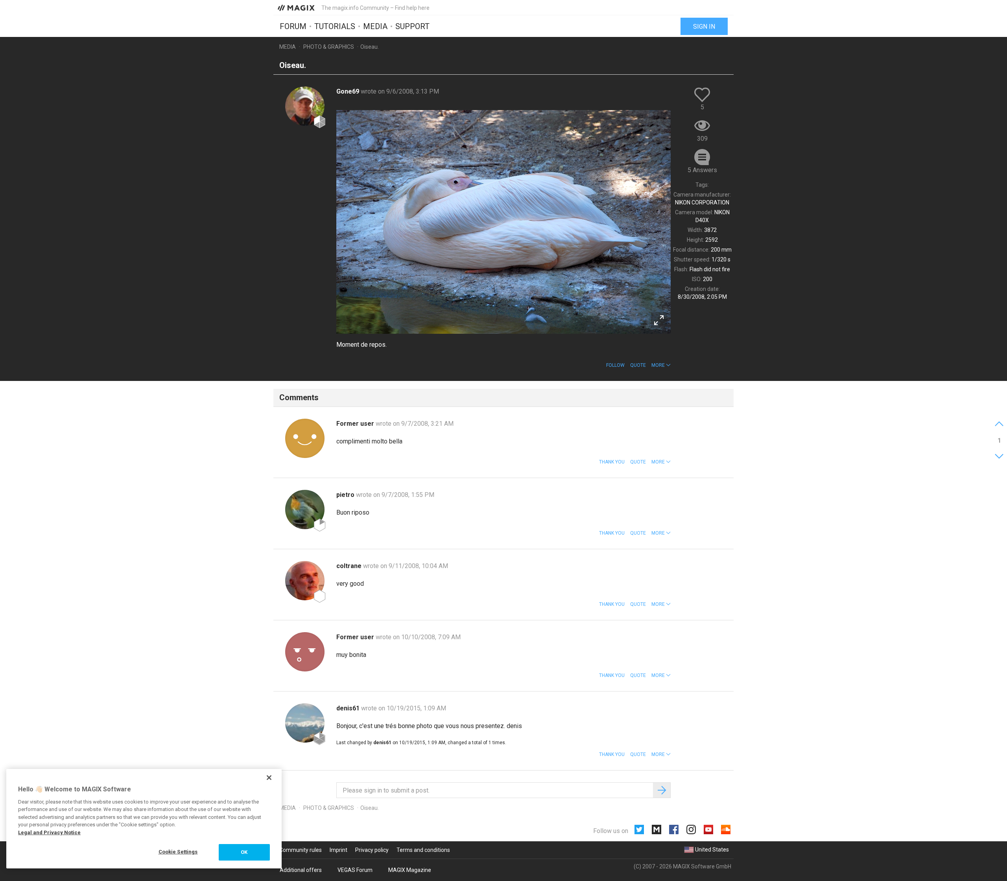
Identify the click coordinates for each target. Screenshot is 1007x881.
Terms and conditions (423, 850)
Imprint (338, 850)
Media (375, 26)
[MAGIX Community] (296, 7)
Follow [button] (615, 365)
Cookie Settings (178, 852)
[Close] (269, 777)
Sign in (704, 26)
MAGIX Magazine (409, 870)
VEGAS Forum (355, 870)
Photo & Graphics (328, 47)
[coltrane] (305, 580)
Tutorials (334, 26)
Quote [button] (638, 365)
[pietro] (305, 509)
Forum (293, 26)
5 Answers (702, 170)
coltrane (349, 566)
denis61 (348, 708)
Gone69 (348, 91)
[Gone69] (305, 106)
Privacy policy (372, 850)
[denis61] (305, 723)
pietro (346, 494)
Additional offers (301, 870)
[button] (661, 365)
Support (412, 26)
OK (244, 852)
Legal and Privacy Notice (49, 832)
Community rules (300, 850)
